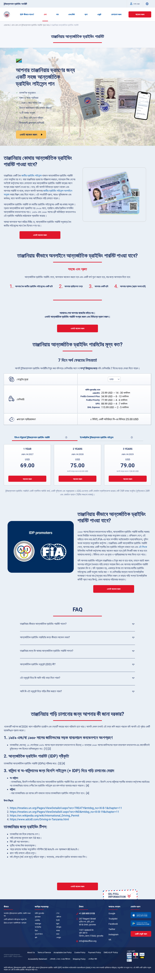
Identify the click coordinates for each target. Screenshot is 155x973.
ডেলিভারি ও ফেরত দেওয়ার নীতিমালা (60, 959)
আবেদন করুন (139, 14)
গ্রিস (36, 930)
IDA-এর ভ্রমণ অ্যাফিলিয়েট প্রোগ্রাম (15, 923)
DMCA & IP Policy (111, 952)
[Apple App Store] (141, 915)
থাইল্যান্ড (58, 927)
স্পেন (57, 913)
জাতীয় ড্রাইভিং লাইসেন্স (31, 175)
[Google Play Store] (141, 923)
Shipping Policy (79, 959)
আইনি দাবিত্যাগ (8, 967)
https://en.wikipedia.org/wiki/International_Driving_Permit (44, 815)
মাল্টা (36, 937)
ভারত (57, 934)
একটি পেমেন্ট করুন (141, 934)
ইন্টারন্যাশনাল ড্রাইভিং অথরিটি (15, 3)
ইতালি (58, 920)
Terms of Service (44, 952)
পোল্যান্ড (58, 937)
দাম (57, 14)
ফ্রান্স (57, 924)
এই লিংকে (143, 546)
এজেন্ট (99, 14)
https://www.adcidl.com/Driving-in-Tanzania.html (39, 819)
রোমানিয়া (37, 920)
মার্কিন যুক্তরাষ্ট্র (39, 913)
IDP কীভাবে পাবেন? (27, 14)
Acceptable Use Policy (63, 952)
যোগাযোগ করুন (116, 14)
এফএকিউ (71, 14)
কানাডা (58, 930)
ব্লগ (86, 14)
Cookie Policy (79, 952)
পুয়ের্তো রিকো (39, 934)
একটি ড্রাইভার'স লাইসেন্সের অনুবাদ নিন (15, 919)
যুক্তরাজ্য (38, 917)
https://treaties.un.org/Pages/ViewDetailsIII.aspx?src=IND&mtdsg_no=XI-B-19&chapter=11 (64, 811)
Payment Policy (94, 952)
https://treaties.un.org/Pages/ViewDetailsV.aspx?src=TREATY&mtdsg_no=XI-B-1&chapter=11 (66, 808)
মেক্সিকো (58, 917)
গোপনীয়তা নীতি (92, 959)
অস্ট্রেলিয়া (38, 927)
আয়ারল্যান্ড (38, 924)
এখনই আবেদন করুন (28, 134)
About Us (31, 952)
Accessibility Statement (37, 959)
